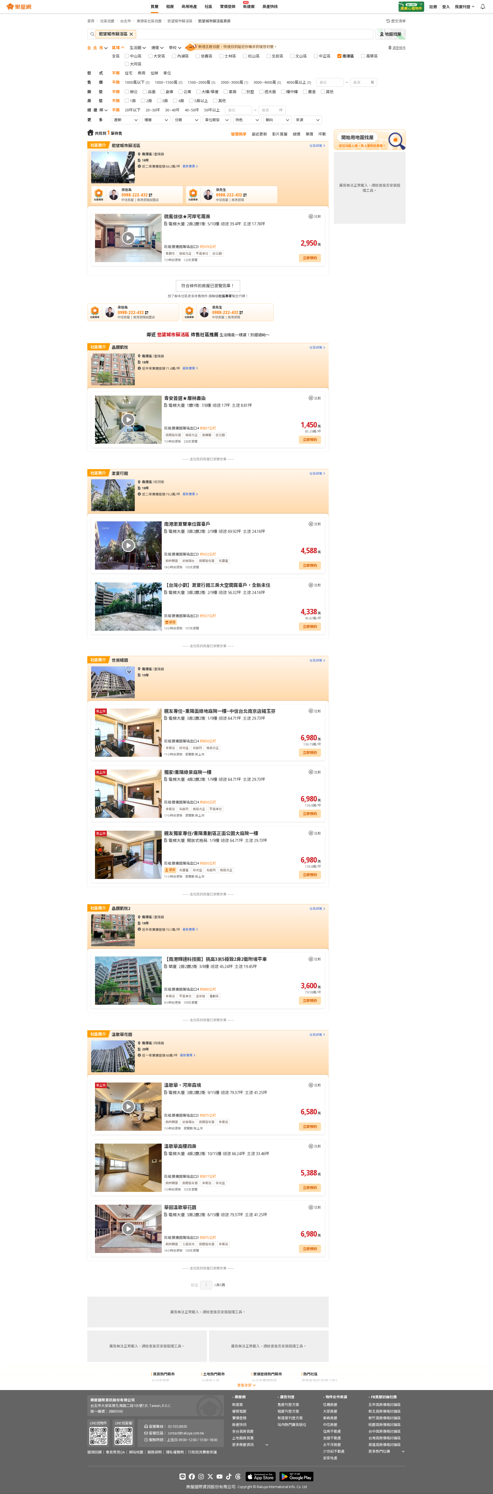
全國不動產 (332, 1437)
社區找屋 (107, 20)
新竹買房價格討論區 (384, 1417)
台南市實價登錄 (264, 1387)
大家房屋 (330, 1411)
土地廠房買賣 (243, 1437)
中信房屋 (330, 1424)
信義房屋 (330, 1404)
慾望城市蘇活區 (180, 20)
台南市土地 (211, 1380)
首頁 (90, 20)
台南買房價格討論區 (384, 1437)
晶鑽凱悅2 (121, 908)
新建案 (237, 1404)
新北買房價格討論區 (384, 1411)
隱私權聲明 (175, 1452)
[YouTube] (219, 1476)
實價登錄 (239, 1417)
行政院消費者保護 (202, 1452)
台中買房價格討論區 (384, 1431)
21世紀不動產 (334, 1451)
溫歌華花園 (122, 1034)
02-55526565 (177, 1426)
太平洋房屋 (332, 1444)
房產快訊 (239, 1424)
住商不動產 (332, 1431)
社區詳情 (316, 145)
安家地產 (330, 1457)
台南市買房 (160, 1387)
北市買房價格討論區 (384, 1404)
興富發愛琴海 (312, 1387)
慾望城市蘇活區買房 (214, 20)
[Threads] (238, 1476)
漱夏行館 (120, 473)
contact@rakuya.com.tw (186, 1433)
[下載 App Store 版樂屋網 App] (260, 1476)
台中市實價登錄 (264, 1380)
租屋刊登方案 (288, 1411)
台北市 (125, 20)
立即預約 (310, 257)
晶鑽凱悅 (120, 347)
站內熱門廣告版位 (292, 1424)
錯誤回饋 (94, 1452)
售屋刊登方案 (288, 1404)
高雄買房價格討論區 (384, 1444)
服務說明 (154, 1452)
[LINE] (182, 1476)
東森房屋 (330, 1417)
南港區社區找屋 (149, 20)
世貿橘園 (120, 660)
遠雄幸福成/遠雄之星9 (319, 1380)
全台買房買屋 (243, 1431)
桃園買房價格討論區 (384, 1424)
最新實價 (189, 166)
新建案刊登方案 (290, 1417)
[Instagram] (201, 1476)
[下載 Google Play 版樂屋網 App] (296, 1476)
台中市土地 (211, 1387)
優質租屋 (239, 1411)
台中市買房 (160, 1380)
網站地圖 (136, 1452)
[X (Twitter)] (210, 1476)
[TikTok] (229, 1476)
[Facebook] (192, 1476)
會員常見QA (115, 1452)
